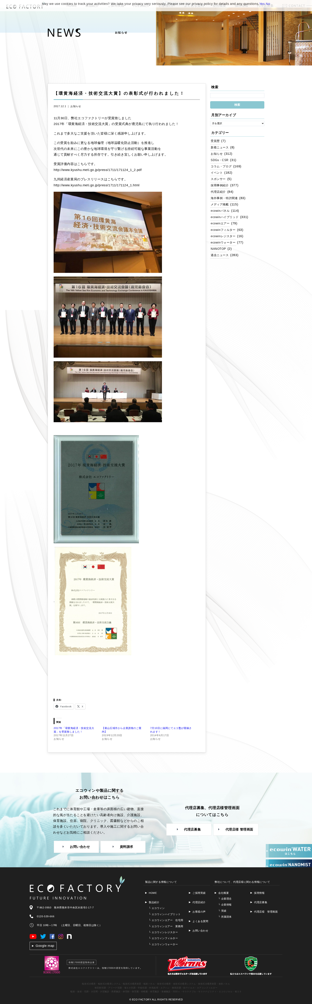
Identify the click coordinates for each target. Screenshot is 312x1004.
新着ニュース (220, 147)
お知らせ (75, 106)
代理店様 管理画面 (266, 911)
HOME (153, 892)
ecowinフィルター (223, 229)
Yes (262, 4)
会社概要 (223, 892)
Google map (45, 946)
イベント (217, 172)
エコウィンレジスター (163, 932)
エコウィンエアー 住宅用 (166, 920)
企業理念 (225, 898)
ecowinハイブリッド (225, 217)
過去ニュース (220, 255)
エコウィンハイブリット (165, 914)
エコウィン (157, 908)
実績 (222, 910)
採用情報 (259, 892)
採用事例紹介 (220, 185)
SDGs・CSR (220, 160)
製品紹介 (154, 902)
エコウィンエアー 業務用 (166, 926)
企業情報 (225, 904)
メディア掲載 (220, 204)
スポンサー (218, 179)
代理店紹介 (218, 191)
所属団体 (225, 916)
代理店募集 (260, 902)
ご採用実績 (199, 892)
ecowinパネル (220, 210)
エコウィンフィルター (163, 938)
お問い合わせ (200, 930)
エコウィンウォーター (163, 944)
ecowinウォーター (223, 242)
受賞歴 (215, 140)
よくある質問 (200, 921)
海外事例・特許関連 (224, 198)
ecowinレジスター (223, 236)
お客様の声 (199, 911)
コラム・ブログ (221, 166)
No (268, 4)
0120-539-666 (45, 916)
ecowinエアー (220, 223)
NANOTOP (218, 248)
